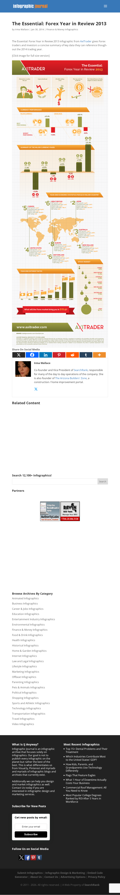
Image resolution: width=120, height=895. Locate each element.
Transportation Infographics (28, 713)
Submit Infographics (30, 873)
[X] (18, 355)
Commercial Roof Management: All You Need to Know (86, 789)
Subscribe (31, 834)
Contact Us (51, 877)
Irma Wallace (22, 29)
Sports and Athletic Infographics (31, 703)
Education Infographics (25, 614)
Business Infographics (25, 603)
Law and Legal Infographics (28, 661)
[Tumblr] (86, 355)
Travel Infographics (23, 718)
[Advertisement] (60, 434)
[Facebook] (32, 355)
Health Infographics (23, 640)
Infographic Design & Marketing (65, 873)
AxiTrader (86, 41)
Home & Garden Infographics (29, 650)
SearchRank (81, 370)
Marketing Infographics (25, 671)
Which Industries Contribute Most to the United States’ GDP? (86, 758)
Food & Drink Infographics (27, 635)
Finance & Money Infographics (62, 29)
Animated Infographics (25, 598)
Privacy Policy (96, 877)
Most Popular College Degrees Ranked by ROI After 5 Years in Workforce (83, 798)
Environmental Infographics (28, 624)
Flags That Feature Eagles (80, 775)
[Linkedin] (45, 355)
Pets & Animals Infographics (28, 687)
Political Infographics (24, 692)
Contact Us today (22, 787)
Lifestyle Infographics (24, 666)
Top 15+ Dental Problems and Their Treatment (87, 750)
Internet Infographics (24, 656)
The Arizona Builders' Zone (71, 378)
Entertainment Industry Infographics (33, 619)
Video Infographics (23, 724)
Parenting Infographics (25, 682)
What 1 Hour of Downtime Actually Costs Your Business (86, 781)
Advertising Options (73, 877)
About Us (36, 877)
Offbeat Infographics (24, 677)
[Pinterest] (59, 355)
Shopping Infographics (25, 698)
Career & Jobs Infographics (27, 609)
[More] (99, 355)
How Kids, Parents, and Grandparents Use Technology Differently (84, 768)
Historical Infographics (25, 645)
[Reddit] (72, 355)
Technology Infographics (26, 708)
